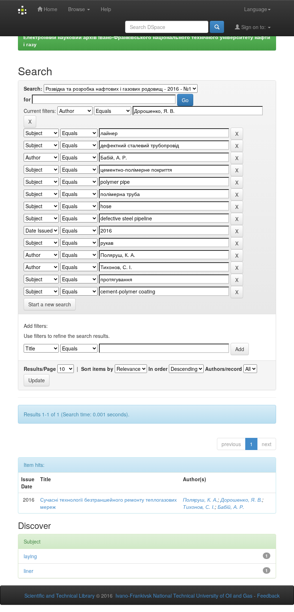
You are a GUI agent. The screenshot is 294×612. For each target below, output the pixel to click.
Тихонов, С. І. (199, 506)
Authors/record (223, 368)
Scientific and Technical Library (59, 595)
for (27, 99)
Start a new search (49, 304)
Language (255, 9)
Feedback (268, 595)
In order (157, 368)
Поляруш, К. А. (200, 499)
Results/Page (40, 368)
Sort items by (97, 368)
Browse (77, 9)
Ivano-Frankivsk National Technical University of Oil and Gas (183, 595)
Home (49, 9)
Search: (33, 88)
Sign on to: (253, 26)
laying (30, 556)
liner (28, 570)
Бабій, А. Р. (231, 506)
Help (106, 9)
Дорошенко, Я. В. (241, 499)
